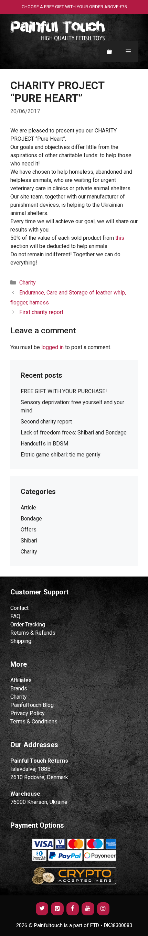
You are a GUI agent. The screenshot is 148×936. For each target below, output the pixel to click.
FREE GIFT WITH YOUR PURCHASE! (64, 391)
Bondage (31, 518)
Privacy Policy (27, 713)
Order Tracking (27, 624)
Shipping (20, 641)
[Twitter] (42, 908)
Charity (18, 696)
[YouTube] (88, 908)
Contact (19, 608)
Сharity (27, 282)
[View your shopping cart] (109, 51)
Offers (28, 529)
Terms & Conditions (33, 721)
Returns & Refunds (32, 633)
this (119, 238)
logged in (52, 347)
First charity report (41, 312)
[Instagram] (103, 908)
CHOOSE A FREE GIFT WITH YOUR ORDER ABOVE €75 (74, 6)
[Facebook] (72, 908)
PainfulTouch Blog (32, 705)
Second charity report (46, 421)
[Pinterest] (57, 908)
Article (28, 507)
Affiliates (21, 680)
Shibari (29, 540)
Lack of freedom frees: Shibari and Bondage (74, 432)
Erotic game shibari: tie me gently (61, 454)
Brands (18, 688)
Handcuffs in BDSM (44, 443)
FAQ (15, 616)
